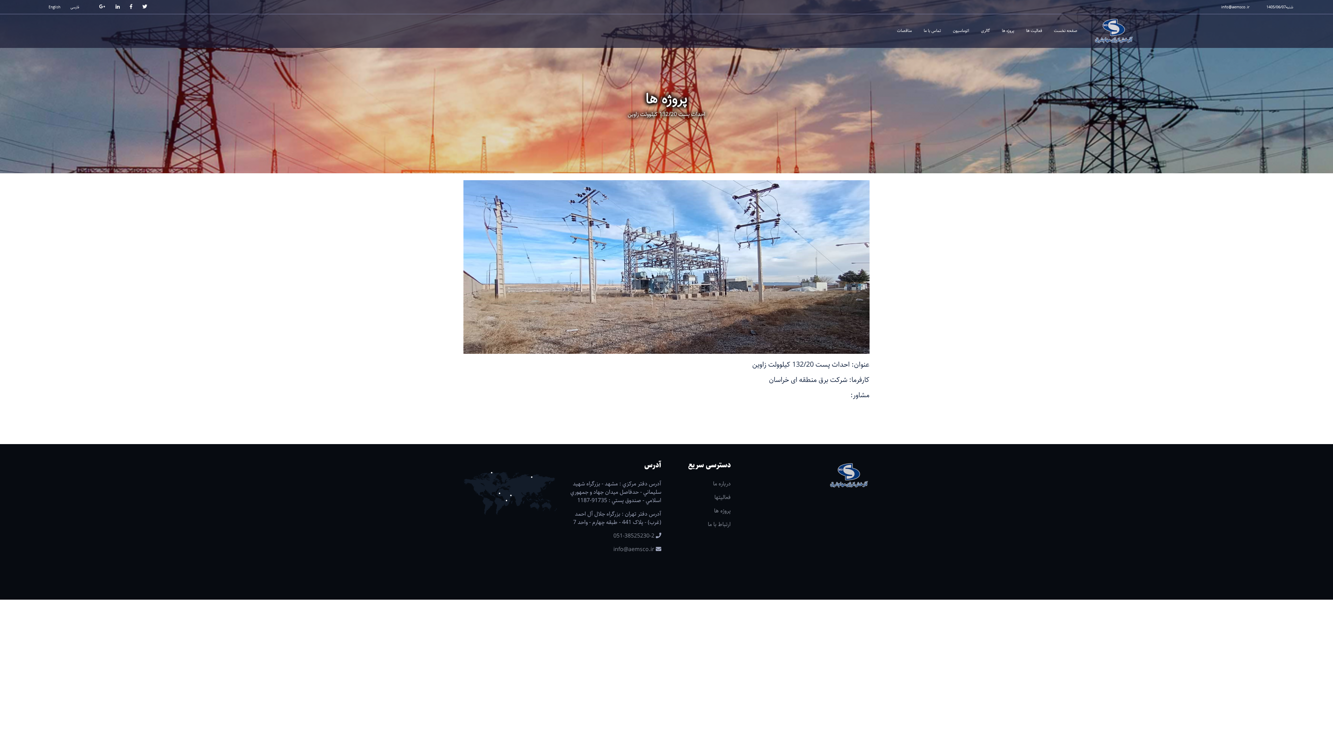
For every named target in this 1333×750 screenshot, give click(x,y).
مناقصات (904, 30)
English (54, 7)
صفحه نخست (1065, 30)
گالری (985, 30)
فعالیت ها (1034, 30)
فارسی (74, 7)
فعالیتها (722, 497)
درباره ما (722, 484)
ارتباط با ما (719, 524)
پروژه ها (1008, 30)
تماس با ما (932, 30)
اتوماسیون (961, 30)
